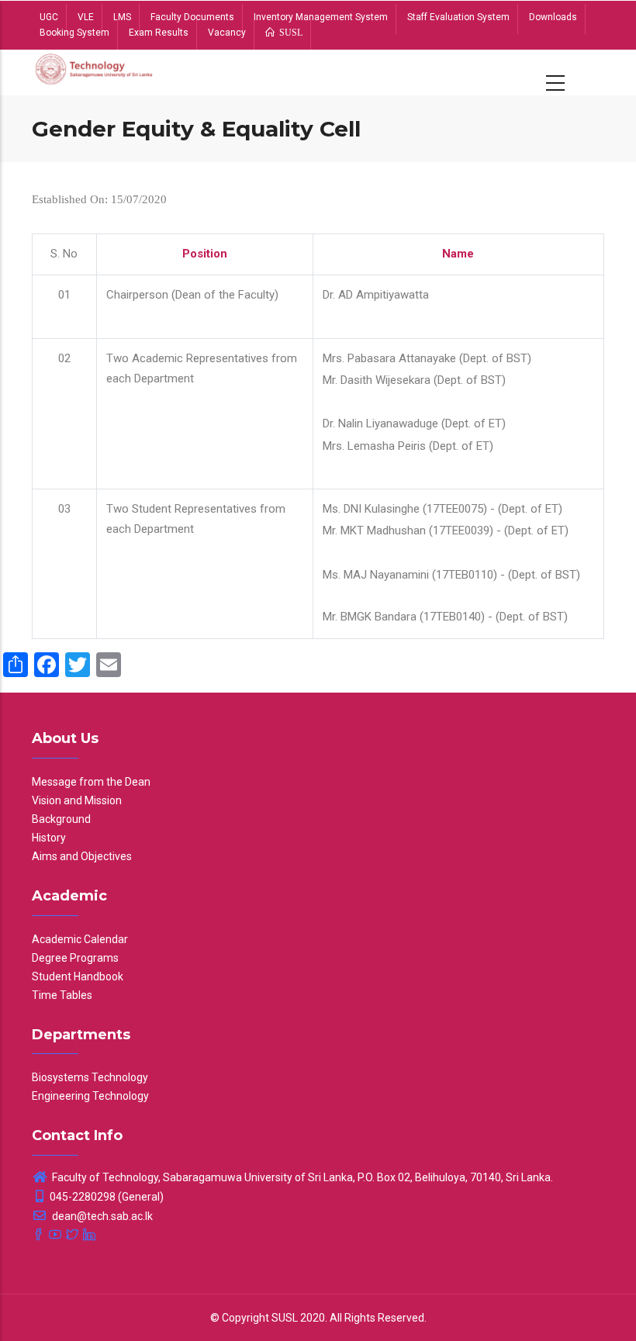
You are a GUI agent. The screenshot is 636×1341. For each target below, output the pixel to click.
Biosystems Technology (90, 1077)
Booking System (74, 32)
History (49, 837)
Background (61, 819)
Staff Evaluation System (458, 17)
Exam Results (158, 32)
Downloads (553, 17)
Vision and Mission (77, 800)
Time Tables (62, 995)
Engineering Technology (90, 1096)
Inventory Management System (321, 17)
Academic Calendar (80, 939)
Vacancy (227, 32)
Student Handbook (77, 976)
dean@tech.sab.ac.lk (101, 1216)
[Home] (94, 72)
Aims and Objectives (82, 856)
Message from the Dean (91, 782)
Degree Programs (75, 958)
